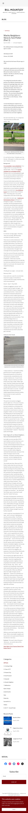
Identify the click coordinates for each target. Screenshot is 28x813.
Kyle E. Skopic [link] (7, 688)
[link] (14, 9)
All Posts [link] (6, 662)
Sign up (14, 782)
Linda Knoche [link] (7, 691)
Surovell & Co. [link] (7, 701)
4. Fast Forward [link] (7, 675)
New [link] (5, 695)
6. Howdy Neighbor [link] (9, 682)
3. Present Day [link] (7, 672)
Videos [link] (5, 704)
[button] (3, 3)
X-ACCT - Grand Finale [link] (9, 708)
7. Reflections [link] (7, 685)
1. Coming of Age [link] (8, 666)
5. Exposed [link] (6, 679)
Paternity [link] (6, 698)
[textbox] (14, 776)
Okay (14, 809)
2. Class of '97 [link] (7, 669)
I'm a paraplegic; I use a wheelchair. (12, 166)
